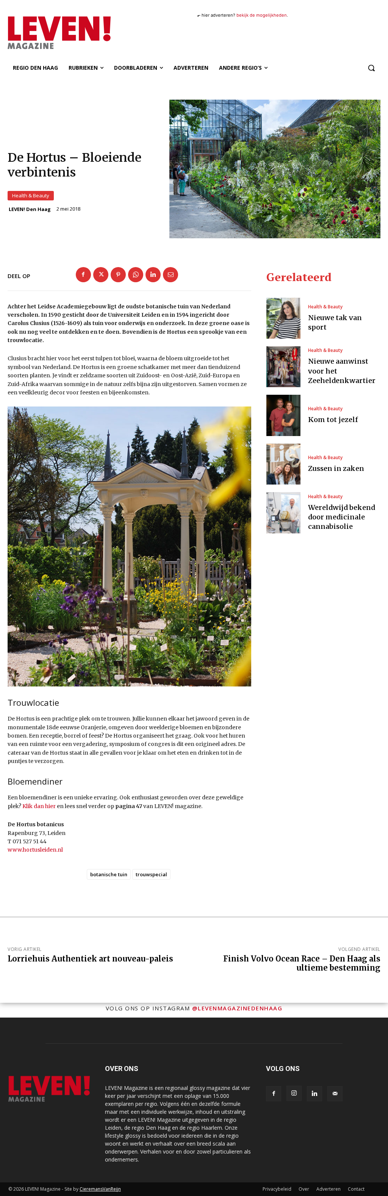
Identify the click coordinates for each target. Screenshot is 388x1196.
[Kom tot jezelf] (283, 415)
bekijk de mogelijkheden (261, 15)
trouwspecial (151, 874)
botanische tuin (108, 874)
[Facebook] (83, 274)
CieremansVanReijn (100, 1189)
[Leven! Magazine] (52, 33)
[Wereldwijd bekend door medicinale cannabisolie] (283, 512)
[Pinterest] (118, 274)
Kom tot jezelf (333, 419)
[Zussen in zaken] (283, 464)
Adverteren (328, 1189)
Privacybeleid (277, 1189)
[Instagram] (294, 1093)
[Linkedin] (153, 274)
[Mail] (335, 1093)
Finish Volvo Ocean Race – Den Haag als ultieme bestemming (301, 963)
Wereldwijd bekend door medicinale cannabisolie (341, 517)
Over (304, 1189)
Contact (356, 1189)
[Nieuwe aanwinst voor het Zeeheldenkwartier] (283, 366)
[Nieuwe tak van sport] (283, 318)
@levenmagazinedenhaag (237, 1008)
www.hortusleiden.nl (35, 849)
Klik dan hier (39, 806)
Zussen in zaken (336, 468)
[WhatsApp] (135, 274)
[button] (371, 68)
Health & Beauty (30, 195)
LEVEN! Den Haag (30, 209)
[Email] (170, 274)
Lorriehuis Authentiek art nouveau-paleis (90, 958)
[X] (100, 274)
